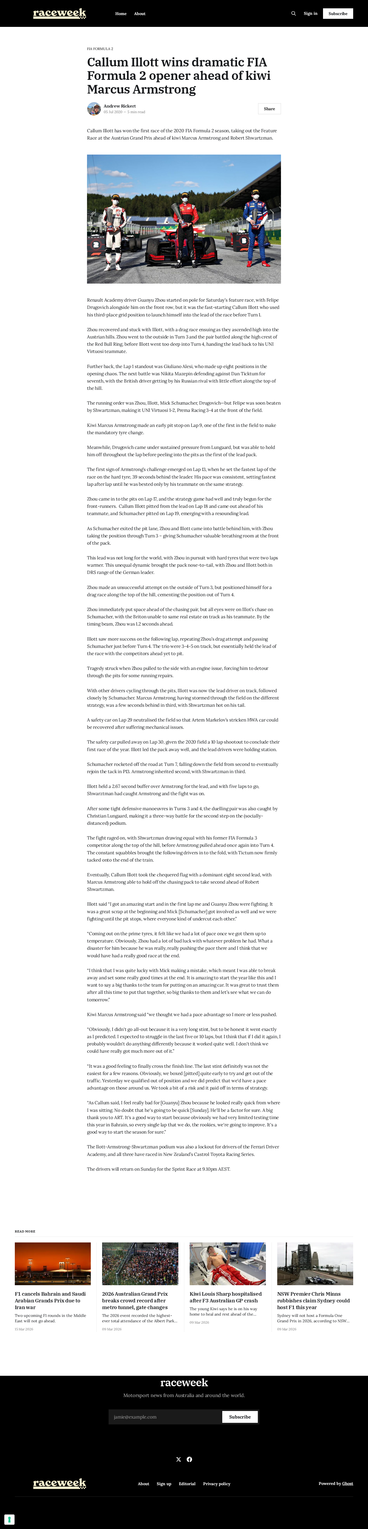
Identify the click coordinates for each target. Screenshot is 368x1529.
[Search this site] (293, 13)
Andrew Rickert (120, 106)
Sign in (311, 13)
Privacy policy (216, 1483)
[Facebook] (189, 1459)
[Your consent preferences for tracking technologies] (9, 1519)
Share (269, 108)
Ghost (347, 1483)
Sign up (164, 1483)
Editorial (187, 1483)
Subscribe (338, 13)
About (139, 13)
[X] (178, 1459)
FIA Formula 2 (100, 49)
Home (121, 13)
